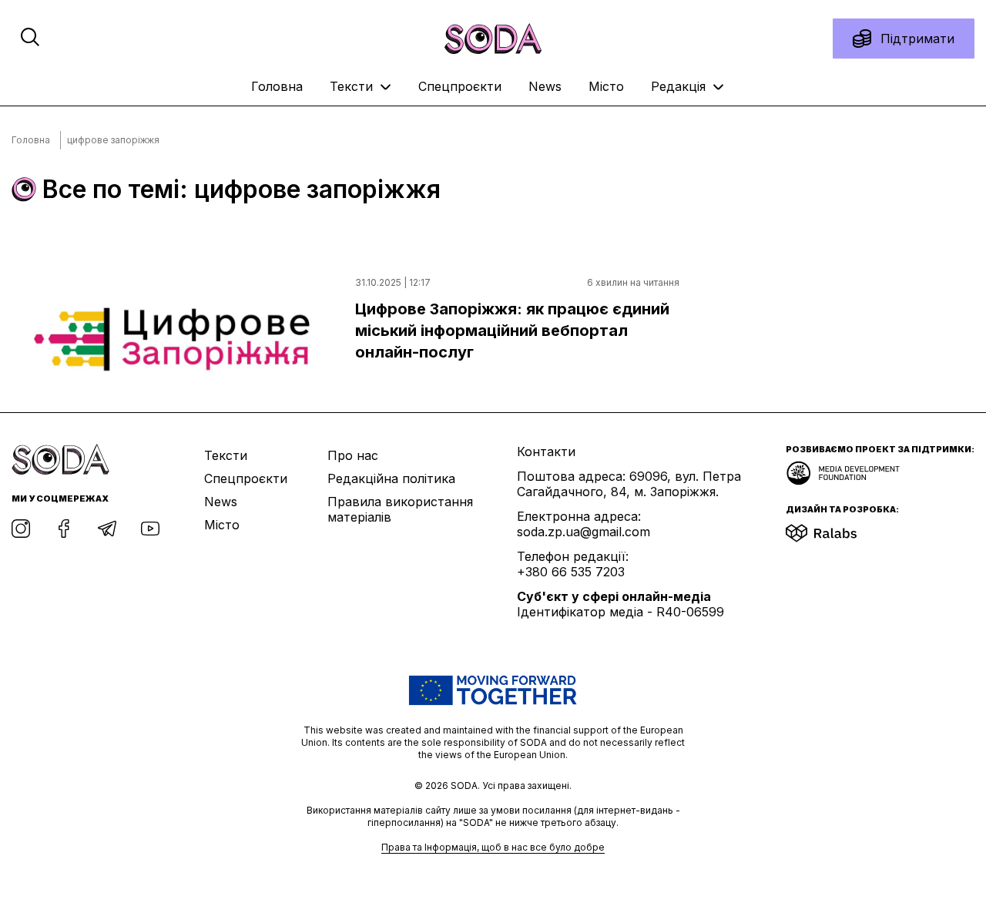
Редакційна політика (391, 478)
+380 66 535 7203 (571, 571)
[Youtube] (150, 528)
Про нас (352, 455)
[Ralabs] (840, 528)
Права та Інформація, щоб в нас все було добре (493, 847)
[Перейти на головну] (493, 38)
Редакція (680, 86)
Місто (606, 86)
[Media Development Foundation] (843, 468)
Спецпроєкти (459, 86)
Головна (277, 86)
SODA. (466, 785)
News (545, 86)
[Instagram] (20, 528)
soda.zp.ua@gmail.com (583, 531)
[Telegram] (107, 528)
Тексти (353, 86)
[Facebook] (63, 528)
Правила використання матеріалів (400, 509)
